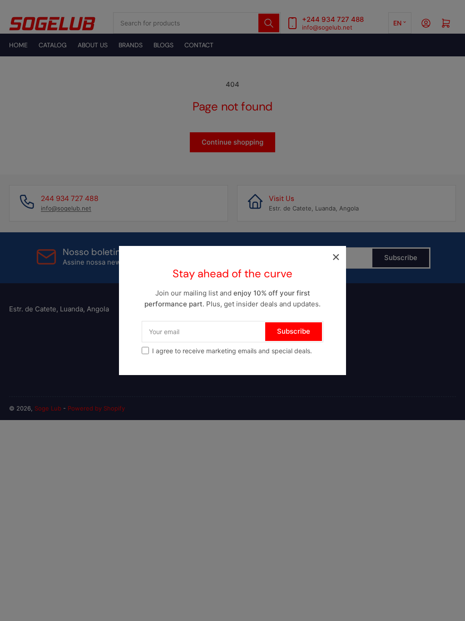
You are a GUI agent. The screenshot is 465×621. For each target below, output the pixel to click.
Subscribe (293, 331)
